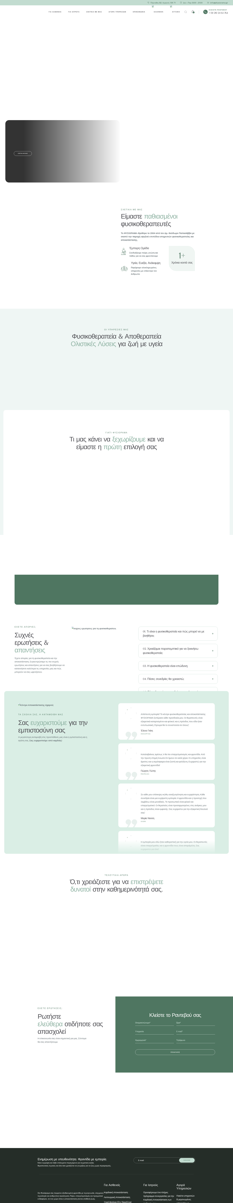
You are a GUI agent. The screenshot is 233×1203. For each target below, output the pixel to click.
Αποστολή (175, 1052)
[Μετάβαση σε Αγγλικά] (175, 12)
